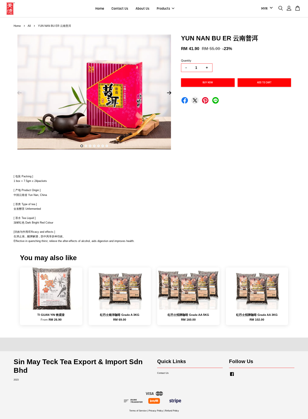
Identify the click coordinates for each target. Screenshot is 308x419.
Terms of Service (138, 410)
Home (99, 8)
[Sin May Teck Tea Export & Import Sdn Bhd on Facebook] (232, 376)
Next (169, 93)
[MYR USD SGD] (266, 8)
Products (163, 8)
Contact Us (119, 8)
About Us (142, 8)
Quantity (186, 60)
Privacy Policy (156, 410)
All (29, 25)
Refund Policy (172, 410)
